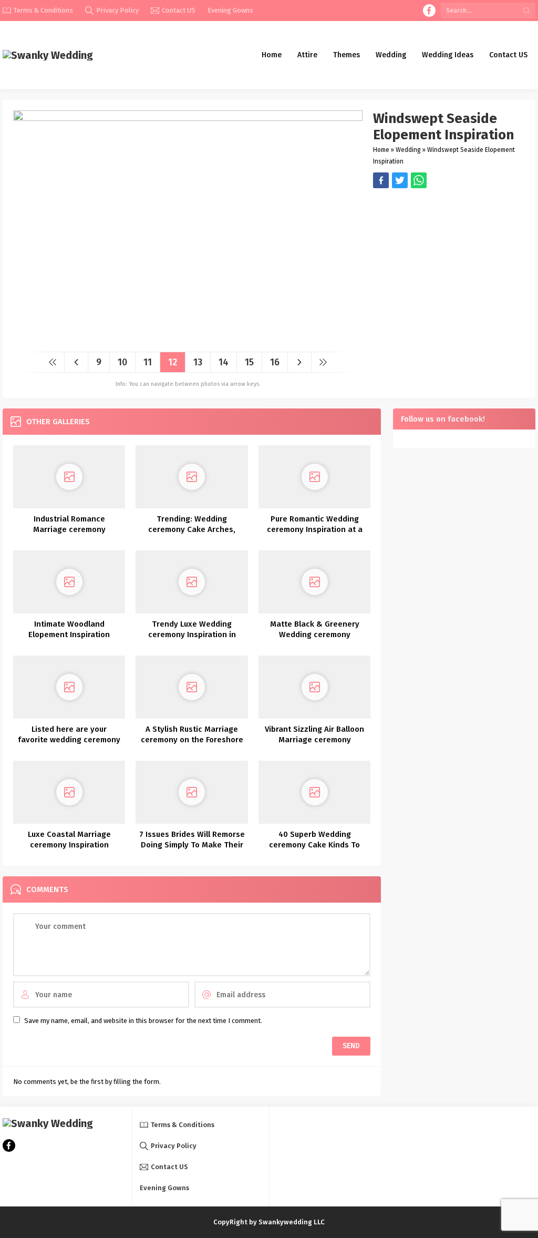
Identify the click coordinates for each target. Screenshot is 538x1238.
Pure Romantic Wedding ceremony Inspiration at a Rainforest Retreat (315, 529)
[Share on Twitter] (419, 180)
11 (147, 362)
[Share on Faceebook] (400, 180)
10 (122, 362)
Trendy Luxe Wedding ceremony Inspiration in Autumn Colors (192, 634)
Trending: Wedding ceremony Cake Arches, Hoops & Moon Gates (191, 529)
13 (197, 362)
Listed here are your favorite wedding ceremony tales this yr (69, 739)
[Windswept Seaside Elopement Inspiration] (188, 340)
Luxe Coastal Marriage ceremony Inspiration (69, 840)
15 (249, 362)
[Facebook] (429, 10)
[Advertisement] (449, 262)
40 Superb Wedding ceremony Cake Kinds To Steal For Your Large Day (314, 845)
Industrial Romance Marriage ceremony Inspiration (69, 529)
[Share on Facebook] (381, 180)
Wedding (408, 150)
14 (224, 362)
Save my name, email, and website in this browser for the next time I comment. (143, 1021)
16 (275, 362)
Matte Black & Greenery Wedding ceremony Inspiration (314, 634)
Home (381, 150)
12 (172, 362)
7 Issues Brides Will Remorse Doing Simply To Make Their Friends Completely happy (192, 845)
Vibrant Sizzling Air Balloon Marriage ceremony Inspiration (314, 739)
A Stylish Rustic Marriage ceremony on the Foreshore (192, 734)
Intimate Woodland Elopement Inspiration (69, 629)
